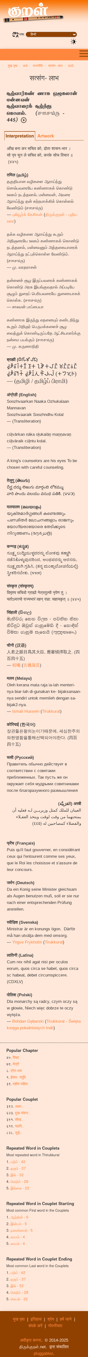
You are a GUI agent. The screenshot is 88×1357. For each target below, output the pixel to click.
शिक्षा (16, 1057)
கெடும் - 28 (19, 1181)
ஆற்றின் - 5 (19, 1216)
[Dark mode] (73, 41)
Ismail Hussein (25, 711)
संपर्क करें (35, 1326)
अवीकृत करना (30, 1340)
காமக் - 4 (18, 1243)
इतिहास (36, 1319)
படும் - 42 (18, 1161)
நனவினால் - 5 (22, 1230)
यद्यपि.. (19, 1125)
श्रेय (50, 1319)
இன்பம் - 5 (19, 1223)
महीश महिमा (20, 1083)
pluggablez (43, 1353)
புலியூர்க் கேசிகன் (27, 214)
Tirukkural (51, 711)
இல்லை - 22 (20, 1187)
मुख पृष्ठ (19, 1319)
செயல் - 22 (19, 1298)
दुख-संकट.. (22, 1112)
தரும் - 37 (18, 1168)
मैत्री (16, 1063)
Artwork (45, 136)
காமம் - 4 (18, 1236)
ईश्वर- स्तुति (18, 1077)
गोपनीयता (55, 1326)
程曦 (16, 665)
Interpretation (20, 136)
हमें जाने (66, 1319)
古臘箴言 (31, 665)
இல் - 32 (17, 1174)
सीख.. (19, 1119)
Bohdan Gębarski (28, 1021)
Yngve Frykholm (27, 942)
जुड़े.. (18, 1132)
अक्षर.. (19, 1106)
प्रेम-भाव (16, 1070)
